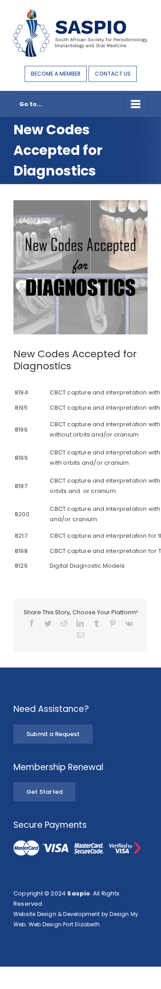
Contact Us (113, 73)
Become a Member (55, 73)
